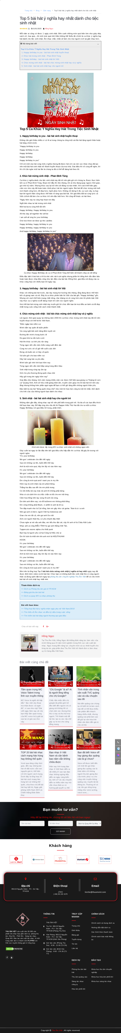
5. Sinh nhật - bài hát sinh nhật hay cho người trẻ (42, 66)
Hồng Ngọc (49, 29)
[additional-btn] (118, 749)
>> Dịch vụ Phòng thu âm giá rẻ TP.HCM (38, 589)
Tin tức (74, 944)
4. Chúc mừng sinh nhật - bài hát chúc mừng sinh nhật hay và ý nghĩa (51, 63)
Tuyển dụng (77, 939)
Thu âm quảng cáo (79, 977)
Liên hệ (75, 948)
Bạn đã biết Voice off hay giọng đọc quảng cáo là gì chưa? (88, 755)
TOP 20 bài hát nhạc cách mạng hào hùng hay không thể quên (32, 755)
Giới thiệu (76, 930)
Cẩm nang (47, 10)
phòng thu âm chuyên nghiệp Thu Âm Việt (68, 577)
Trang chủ (28, 10)
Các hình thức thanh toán (102, 932)
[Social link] (7, 957)
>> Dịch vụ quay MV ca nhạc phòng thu (38, 596)
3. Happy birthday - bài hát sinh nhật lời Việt (40, 59)
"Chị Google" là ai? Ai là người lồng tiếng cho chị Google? (60, 692)
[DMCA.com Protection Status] (14, 949)
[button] (98, 44)
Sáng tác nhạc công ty (78, 982)
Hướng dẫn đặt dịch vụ (100, 927)
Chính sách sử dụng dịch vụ (103, 923)
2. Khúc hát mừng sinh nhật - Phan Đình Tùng (41, 56)
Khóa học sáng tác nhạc (101, 981)
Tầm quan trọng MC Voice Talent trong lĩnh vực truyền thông (32, 692)
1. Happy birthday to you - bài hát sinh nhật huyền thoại (45, 52)
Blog (37, 10)
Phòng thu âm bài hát (79, 970)
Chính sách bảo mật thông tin (102, 938)
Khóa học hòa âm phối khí (102, 977)
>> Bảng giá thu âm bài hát (32, 592)
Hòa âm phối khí (78, 989)
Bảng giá (75, 935)
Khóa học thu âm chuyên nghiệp (101, 970)
